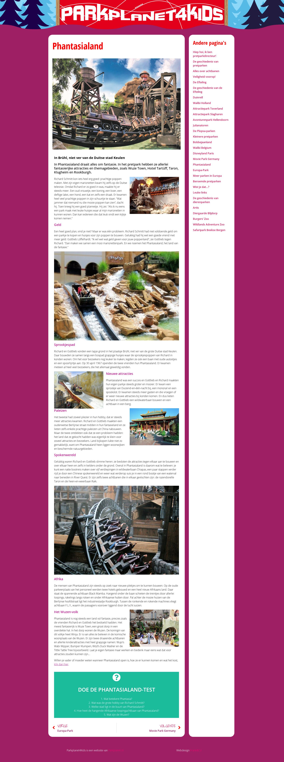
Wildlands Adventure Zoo (209, 224)
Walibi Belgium (202, 148)
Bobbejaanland (202, 142)
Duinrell (198, 97)
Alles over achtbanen (206, 71)
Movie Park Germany (206, 159)
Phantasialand (202, 164)
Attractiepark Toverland (208, 108)
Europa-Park (201, 170)
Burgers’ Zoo (201, 219)
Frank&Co (195, 750)
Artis (196, 207)
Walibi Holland (202, 103)
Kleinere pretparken (205, 136)
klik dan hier (61, 664)
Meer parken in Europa (207, 176)
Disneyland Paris (203, 153)
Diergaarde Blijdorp (205, 213)
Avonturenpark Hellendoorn (210, 120)
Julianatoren (200, 125)
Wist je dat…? (201, 187)
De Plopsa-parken (204, 131)
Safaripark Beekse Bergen (209, 230)
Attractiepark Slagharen (208, 114)
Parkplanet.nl (116, 750)
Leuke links (200, 192)
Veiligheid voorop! (204, 76)
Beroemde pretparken (207, 181)
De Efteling (199, 82)
